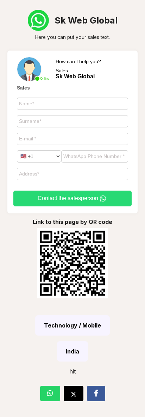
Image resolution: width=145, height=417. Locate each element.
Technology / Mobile (72, 325)
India (72, 351)
